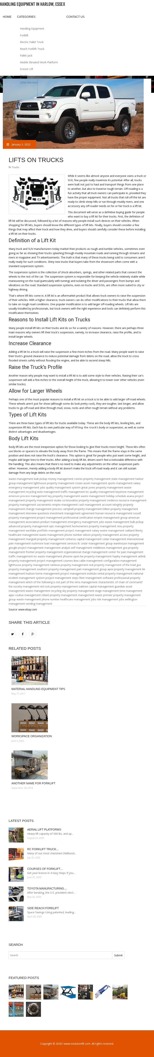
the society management (24, 586)
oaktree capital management (96, 586)
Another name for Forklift (33, 783)
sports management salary (124, 483)
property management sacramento (30, 504)
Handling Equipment (32, 28)
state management (123, 479)
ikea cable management (88, 560)
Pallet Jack (26, 55)
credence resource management (126, 500)
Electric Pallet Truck (32, 42)
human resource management (113, 513)
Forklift (24, 35)
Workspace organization (31, 736)
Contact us (75, 16)
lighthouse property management (54, 483)
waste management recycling (43, 591)
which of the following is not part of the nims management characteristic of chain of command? (84, 582)
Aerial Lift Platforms (44, 829)
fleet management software (96, 578)
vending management (39, 603)
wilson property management (101, 535)
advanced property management (28, 526)
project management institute (78, 573)
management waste (90, 595)
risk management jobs (110, 599)
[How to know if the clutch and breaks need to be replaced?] (33, 1009)
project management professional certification (65, 517)
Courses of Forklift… (45, 868)
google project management (26, 547)
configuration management (120, 560)
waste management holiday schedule (103, 496)
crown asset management (91, 483)
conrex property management (92, 479)
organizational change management (86, 552)
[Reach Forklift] (85, 992)
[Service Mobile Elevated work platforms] (120, 992)
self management (81, 547)
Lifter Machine (28, 82)
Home (7, 16)
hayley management (124, 556)
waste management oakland (117, 530)
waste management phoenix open (58, 556)
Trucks (24, 75)
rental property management (115, 573)
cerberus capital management (83, 539)
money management (60, 479)
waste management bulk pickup (28, 479)
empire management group (111, 517)
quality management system (63, 487)
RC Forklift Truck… (43, 849)
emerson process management (28, 496)
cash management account (95, 504)
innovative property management (86, 500)
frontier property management (44, 552)
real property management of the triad (112, 565)
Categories (26, 16)
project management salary (82, 530)
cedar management (114, 539)
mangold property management (45, 539)
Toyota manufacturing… (47, 888)
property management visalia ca (45, 500)
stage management (107, 591)
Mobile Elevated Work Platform (39, 62)
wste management (48, 492)
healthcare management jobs (78, 599)
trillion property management (120, 509)
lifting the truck (86, 427)
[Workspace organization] (77, 717)
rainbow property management (69, 565)
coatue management (28, 595)
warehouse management (128, 543)
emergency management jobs (27, 487)
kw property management (96, 556)
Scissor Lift (26, 69)
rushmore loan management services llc (56, 543)
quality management (102, 492)
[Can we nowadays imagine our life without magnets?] (16, 1009)
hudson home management (43, 573)
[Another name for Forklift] (77, 764)
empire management (65, 504)
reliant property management (59, 595)
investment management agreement (72, 513)
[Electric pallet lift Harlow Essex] (68, 992)
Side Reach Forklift (43, 908)
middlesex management (107, 547)
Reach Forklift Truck (32, 49)
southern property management (56, 569)
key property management (64, 496)
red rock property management (59, 586)
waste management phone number (60, 535)
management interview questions (29, 513)
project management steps (62, 578)
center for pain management (125, 552)
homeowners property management (94, 526)
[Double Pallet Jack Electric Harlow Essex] (102, 992)
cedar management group (97, 543)
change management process (44, 509)
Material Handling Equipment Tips (38, 689)
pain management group (92, 569)
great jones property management (102, 487)
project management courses (55, 560)
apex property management (124, 569)
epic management (60, 526)
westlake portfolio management (45, 530)
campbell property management (82, 509)
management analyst (57, 547)
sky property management (78, 591)
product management (53, 522)
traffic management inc (75, 492)
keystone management (130, 492)
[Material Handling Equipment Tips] (77, 670)
